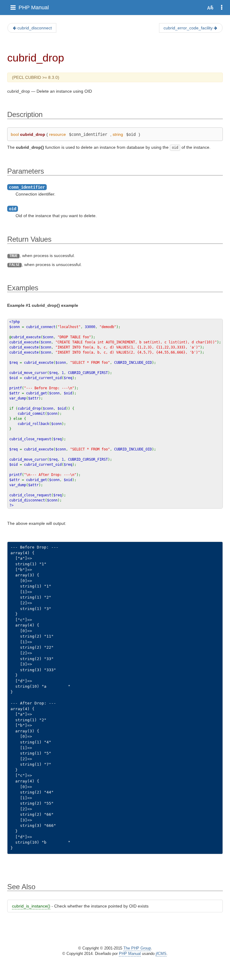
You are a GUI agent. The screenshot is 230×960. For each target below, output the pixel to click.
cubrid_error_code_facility (188, 27)
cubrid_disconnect (34, 27)
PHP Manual (34, 7)
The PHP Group (137, 948)
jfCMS (161, 954)
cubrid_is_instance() (31, 906)
